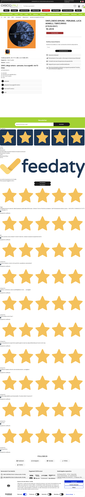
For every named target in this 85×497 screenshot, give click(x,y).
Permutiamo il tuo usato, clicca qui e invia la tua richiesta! (64, 58)
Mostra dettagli (69, 494)
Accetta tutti (74, 482)
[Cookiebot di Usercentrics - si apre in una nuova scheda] (8, 494)
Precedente (42, 182)
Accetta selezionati (74, 484)
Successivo (42, 184)
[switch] (37, 494)
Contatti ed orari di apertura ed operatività (60, 61)
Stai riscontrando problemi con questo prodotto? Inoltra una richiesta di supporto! (64, 68)
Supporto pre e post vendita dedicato (59, 64)
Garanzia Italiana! (53, 55)
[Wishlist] (75, 6)
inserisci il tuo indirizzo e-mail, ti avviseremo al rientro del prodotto (62, 44)
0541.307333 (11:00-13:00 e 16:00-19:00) (14, 474)
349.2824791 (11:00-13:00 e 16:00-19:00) (14, 477)
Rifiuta (73, 487)
